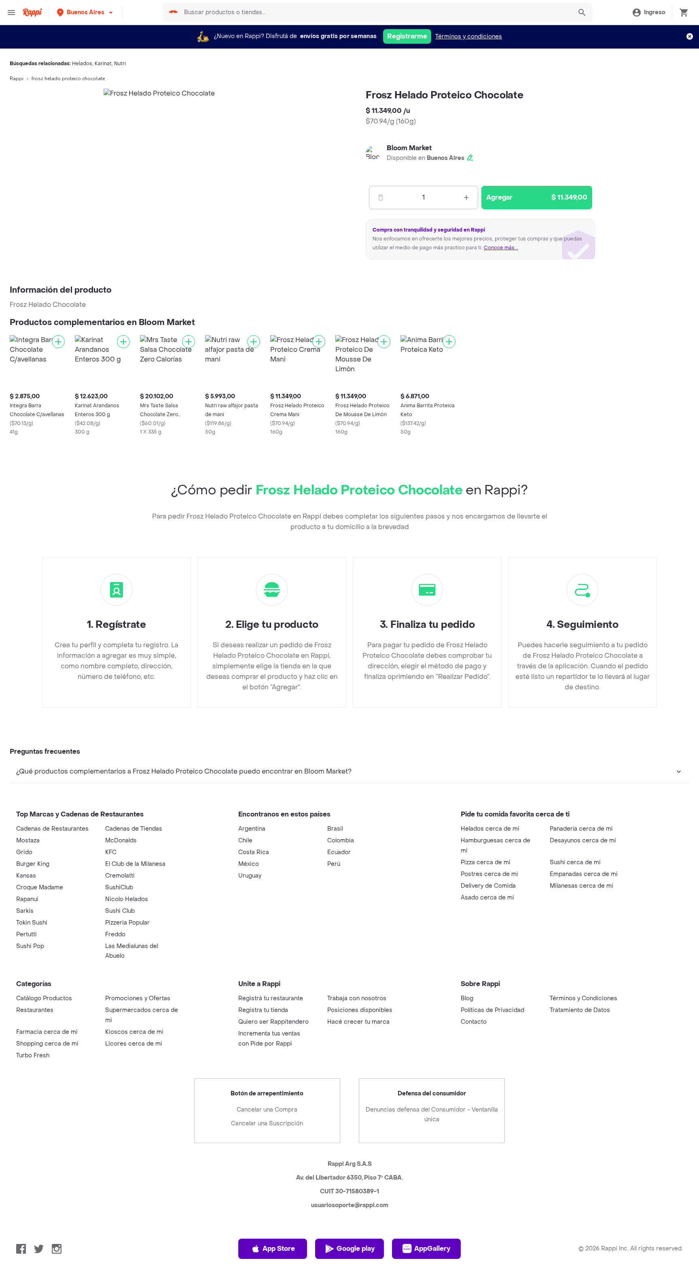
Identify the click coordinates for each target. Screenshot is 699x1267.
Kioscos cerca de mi (134, 1032)
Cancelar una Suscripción (267, 1123)
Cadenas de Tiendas (133, 829)
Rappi (16, 78)
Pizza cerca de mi (485, 862)
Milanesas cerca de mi (581, 886)
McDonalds (121, 840)
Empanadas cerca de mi (584, 874)
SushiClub (119, 887)
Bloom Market (409, 148)
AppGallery (432, 1248)
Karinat (103, 63)
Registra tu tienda (263, 1010)
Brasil (335, 829)
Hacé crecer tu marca (358, 1022)
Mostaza (28, 840)
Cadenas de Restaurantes (52, 829)
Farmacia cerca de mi (47, 1032)
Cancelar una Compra (267, 1110)
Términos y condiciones (468, 36)
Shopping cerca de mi (47, 1044)
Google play (356, 1248)
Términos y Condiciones (583, 998)
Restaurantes (34, 1010)
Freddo (115, 934)
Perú (333, 864)
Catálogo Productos (44, 998)
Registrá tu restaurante (270, 998)
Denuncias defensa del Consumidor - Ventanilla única (432, 1114)
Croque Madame (39, 887)
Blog (467, 998)
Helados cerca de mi (490, 829)
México (248, 864)
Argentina (251, 829)
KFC (110, 852)
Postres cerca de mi (489, 874)
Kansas (26, 876)
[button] (85, 12)
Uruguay (249, 876)
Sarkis (25, 911)
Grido (24, 852)
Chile (245, 840)
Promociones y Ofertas (137, 998)
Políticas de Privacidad (492, 1010)
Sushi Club (120, 911)
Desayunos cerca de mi (583, 840)
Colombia (340, 840)
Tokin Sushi (31, 923)
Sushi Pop (30, 946)
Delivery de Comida (488, 886)
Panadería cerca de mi (581, 829)
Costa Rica (253, 852)
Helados (82, 63)
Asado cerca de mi (487, 897)
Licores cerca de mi (133, 1044)
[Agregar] (58, 341)
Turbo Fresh (32, 1055)
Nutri (120, 63)
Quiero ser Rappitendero (273, 1022)
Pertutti (26, 934)
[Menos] (381, 197)
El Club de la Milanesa (135, 864)
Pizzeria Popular (127, 923)
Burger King (32, 864)
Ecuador (339, 852)
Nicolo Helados (126, 899)
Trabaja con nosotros (356, 998)
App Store (279, 1248)
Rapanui (27, 899)
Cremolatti (120, 876)
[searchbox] (375, 12)
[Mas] (466, 197)
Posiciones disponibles (359, 1010)
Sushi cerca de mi (575, 862)
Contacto (474, 1022)
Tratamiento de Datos (580, 1010)
